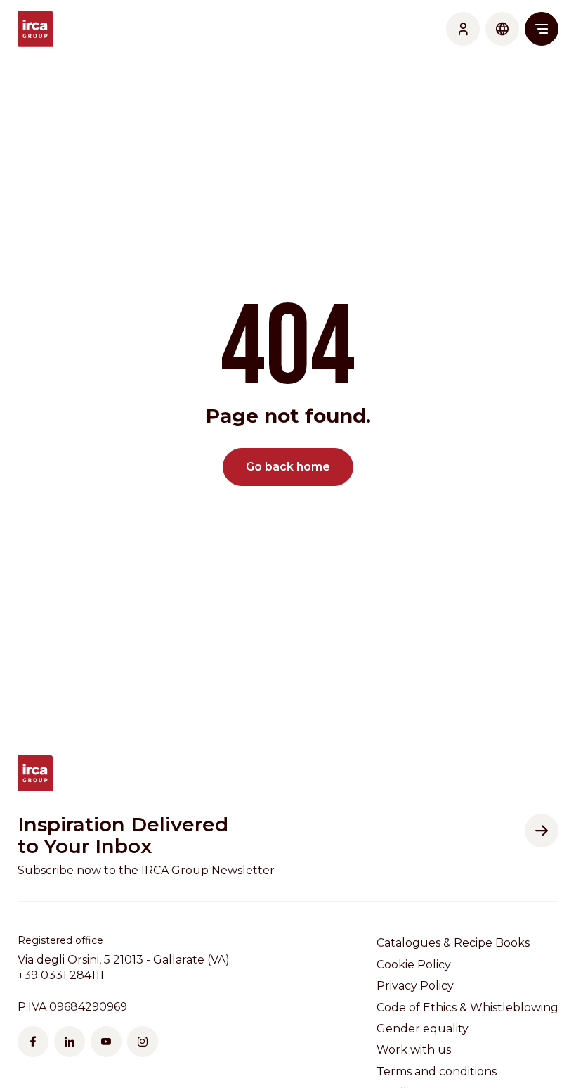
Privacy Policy (415, 985)
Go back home (288, 466)
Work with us (414, 1049)
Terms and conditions (437, 1071)
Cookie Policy (414, 964)
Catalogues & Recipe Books (453, 942)
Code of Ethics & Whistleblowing (467, 1007)
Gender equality (423, 1028)
